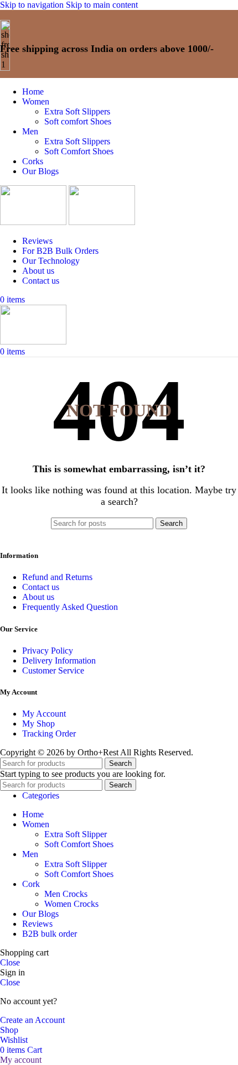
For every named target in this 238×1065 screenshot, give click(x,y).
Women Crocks (71, 904)
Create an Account (32, 1020)
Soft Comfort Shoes (78, 151)
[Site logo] (34, 222)
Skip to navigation (33, 4)
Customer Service (53, 670)
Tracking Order (49, 733)
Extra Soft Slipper (75, 834)
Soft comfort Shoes (77, 121)
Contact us (40, 587)
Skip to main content (102, 4)
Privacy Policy (47, 650)
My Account (44, 713)
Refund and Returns (57, 577)
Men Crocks (65, 894)
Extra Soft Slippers (77, 111)
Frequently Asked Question (70, 607)
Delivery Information (59, 660)
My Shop (38, 723)
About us (38, 597)
